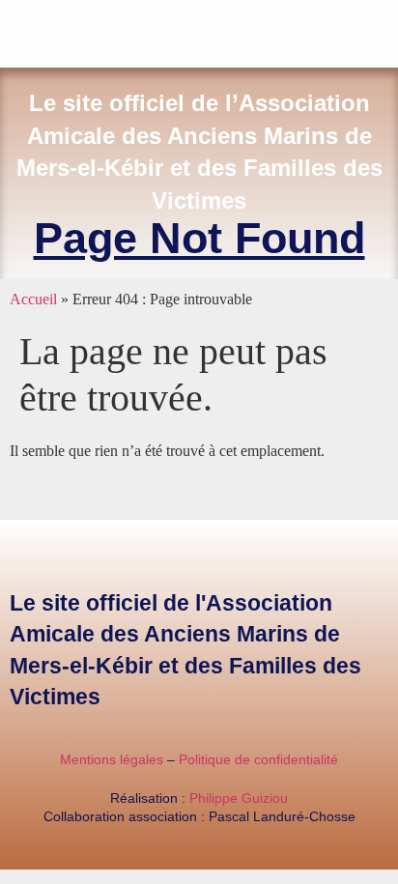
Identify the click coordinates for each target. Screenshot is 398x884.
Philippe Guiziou (238, 798)
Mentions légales (111, 759)
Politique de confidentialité (258, 759)
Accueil (33, 299)
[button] (384, 29)
